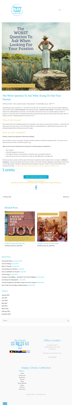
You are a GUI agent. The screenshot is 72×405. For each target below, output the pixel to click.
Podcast (22, 387)
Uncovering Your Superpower (10, 279)
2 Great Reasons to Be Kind (9, 269)
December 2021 (6, 314)
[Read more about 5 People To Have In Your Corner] (52, 226)
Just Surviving (5, 274)
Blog (22, 381)
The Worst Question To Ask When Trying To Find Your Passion (19, 282)
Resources (22, 389)
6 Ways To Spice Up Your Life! (15, 243)
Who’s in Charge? (7, 266)
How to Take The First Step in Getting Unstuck (14, 285)
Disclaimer (22, 377)
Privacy (22, 379)
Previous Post (6, 197)
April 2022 (4, 306)
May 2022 (4, 303)
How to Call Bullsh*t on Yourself (10, 271)
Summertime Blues (7, 261)
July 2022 (4, 297)
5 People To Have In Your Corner (48, 243)
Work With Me (22, 383)
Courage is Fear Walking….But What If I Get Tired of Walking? (19, 277)
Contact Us (22, 375)
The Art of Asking (6, 263)
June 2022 (5, 300)
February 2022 (6, 311)
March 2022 (5, 308)
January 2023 (5, 295)
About (22, 385)
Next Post (66, 197)
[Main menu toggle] (60, 10)
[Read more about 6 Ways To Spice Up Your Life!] (20, 226)
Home (22, 373)
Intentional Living (9, 245)
